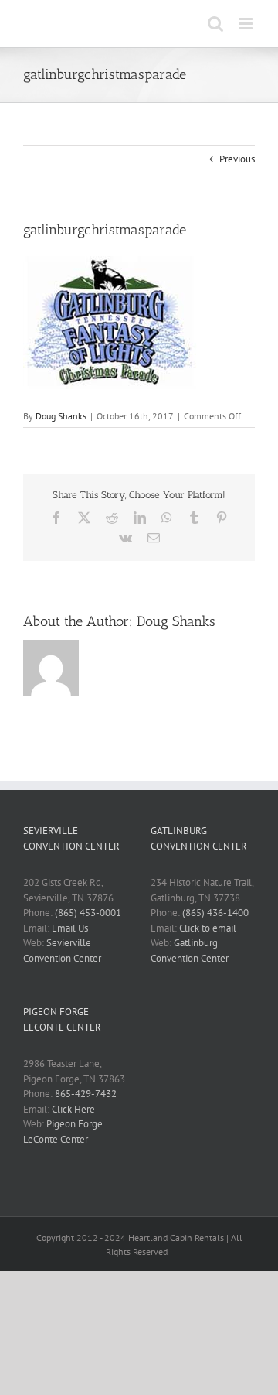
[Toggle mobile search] (215, 23)
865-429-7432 (86, 1093)
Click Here (73, 1109)
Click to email (207, 928)
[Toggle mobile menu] (247, 23)
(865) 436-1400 (215, 912)
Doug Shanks (61, 416)
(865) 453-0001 (88, 912)
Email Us (70, 928)
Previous (237, 159)
